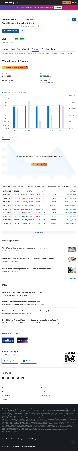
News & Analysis (23, 49)
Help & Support (45, 395)
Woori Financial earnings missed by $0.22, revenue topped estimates (28, 258)
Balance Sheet (31, 53)
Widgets (4, 399)
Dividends (54, 53)
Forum (53, 49)
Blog (3, 388)
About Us (43, 388)
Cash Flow (41, 53)
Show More (72, 278)
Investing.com (6, 250)
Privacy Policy (22, 439)
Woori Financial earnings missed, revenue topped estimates (24, 248)
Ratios (47, 53)
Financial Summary (7, 53)
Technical (45, 49)
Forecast (69, 53)
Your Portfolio (6, 395)
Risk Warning (32, 439)
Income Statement (20, 53)
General (5, 49)
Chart (13, 49)
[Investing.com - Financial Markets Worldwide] (11, 3)
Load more (39, 232)
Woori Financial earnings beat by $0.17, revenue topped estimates (27, 269)
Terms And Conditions (8, 439)
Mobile (4, 392)
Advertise (44, 392)
